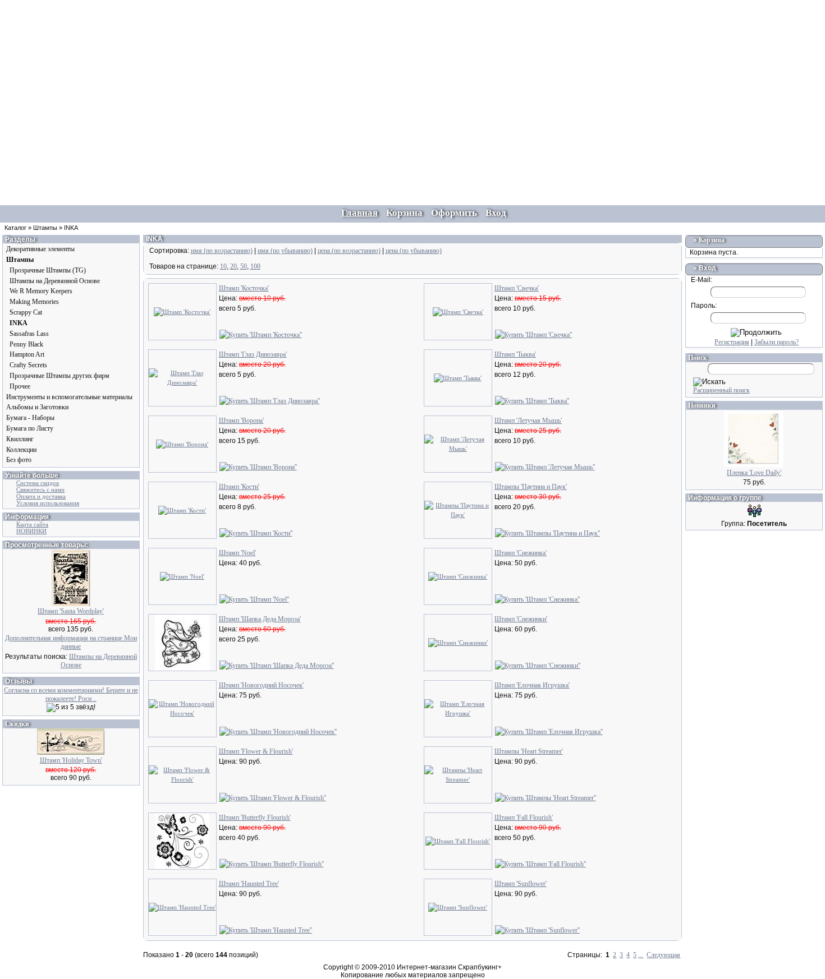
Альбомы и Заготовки (37, 407)
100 (255, 266)
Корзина (712, 240)
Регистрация (731, 342)
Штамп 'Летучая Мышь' (528, 420)
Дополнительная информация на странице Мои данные (71, 642)
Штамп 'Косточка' (244, 288)
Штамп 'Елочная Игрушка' (532, 685)
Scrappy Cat (26, 312)
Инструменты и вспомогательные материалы (69, 397)
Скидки (17, 724)
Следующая (663, 955)
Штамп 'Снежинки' (520, 619)
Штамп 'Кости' (239, 487)
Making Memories (34, 302)
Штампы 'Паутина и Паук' (530, 487)
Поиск (697, 358)
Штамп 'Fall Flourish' (523, 817)
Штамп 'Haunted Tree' (249, 884)
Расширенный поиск (721, 390)
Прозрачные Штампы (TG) (48, 270)
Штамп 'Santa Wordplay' (71, 611)
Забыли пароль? (776, 342)
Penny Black (26, 344)
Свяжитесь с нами (40, 489)
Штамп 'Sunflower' (520, 884)
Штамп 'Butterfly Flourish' (255, 817)
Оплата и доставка (41, 496)
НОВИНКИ (31, 531)
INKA (71, 227)
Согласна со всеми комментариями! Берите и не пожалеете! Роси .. (71, 694)
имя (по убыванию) (285, 251)
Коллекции (21, 450)
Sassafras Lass (29, 334)
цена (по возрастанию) (349, 251)
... (640, 955)
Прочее (20, 386)
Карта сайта (32, 524)
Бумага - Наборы (30, 418)
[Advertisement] (412, 78)
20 (233, 266)
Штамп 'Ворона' (241, 420)
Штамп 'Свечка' (516, 288)
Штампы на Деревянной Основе (55, 281)
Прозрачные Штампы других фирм (59, 376)
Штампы (45, 227)
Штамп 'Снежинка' (520, 553)
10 (223, 266)
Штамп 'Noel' (237, 553)
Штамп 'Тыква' (515, 354)
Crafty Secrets (28, 365)
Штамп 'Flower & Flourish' (256, 751)
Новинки (702, 405)
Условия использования (47, 503)
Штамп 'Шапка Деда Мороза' (260, 619)
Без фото (18, 460)
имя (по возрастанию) (222, 251)
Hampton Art (27, 354)
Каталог (15, 227)
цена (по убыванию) (414, 251)
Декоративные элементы (40, 249)
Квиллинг (20, 439)
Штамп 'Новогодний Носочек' (261, 685)
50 (243, 266)
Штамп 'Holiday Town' (71, 760)
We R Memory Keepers (41, 291)
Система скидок (37, 482)
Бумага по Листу (29, 428)
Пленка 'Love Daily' (754, 473)
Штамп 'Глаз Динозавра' (253, 354)
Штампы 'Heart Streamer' (528, 751)
